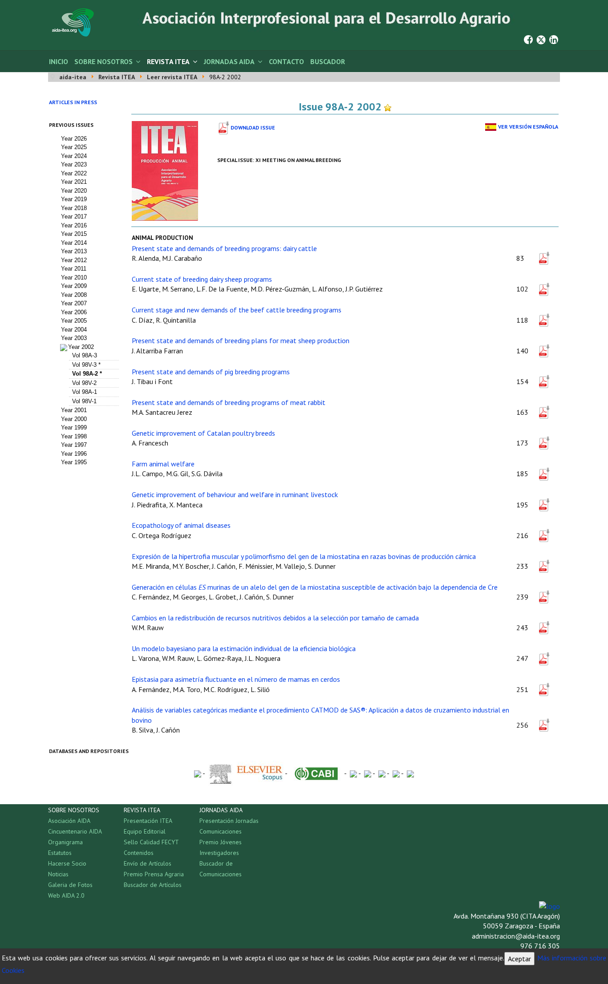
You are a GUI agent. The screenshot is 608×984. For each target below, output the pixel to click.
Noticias (58, 874)
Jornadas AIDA (229, 61)
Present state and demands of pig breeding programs (211, 371)
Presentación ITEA (148, 821)
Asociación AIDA (69, 821)
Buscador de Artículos (153, 885)
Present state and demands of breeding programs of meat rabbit (228, 402)
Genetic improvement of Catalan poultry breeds (203, 433)
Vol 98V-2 (84, 383)
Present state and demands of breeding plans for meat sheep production (240, 340)
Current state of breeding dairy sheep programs (202, 279)
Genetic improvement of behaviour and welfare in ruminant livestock (235, 494)
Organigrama (65, 842)
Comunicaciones (220, 831)
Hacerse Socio (67, 863)
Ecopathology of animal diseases (181, 525)
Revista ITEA (168, 61)
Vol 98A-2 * (87, 373)
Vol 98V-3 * (86, 364)
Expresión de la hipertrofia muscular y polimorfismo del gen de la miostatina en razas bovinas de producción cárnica (304, 556)
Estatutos (60, 853)
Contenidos (139, 853)
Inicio (58, 61)
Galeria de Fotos (70, 885)
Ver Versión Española (528, 126)
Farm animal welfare (163, 463)
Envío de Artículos (147, 863)
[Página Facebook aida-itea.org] (528, 38)
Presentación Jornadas (229, 821)
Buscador (327, 61)
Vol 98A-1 (84, 392)
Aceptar (519, 958)
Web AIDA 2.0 (66, 895)
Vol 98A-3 (84, 355)
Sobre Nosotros (103, 61)
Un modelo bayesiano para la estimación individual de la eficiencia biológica (244, 648)
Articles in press (73, 102)
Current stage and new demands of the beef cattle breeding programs (236, 309)
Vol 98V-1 (84, 401)
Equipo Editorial (145, 831)
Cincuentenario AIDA (75, 831)
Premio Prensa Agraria (154, 874)
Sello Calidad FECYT (151, 842)
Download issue (253, 127)
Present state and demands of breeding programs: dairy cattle (224, 248)
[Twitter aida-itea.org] (541, 38)
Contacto (286, 61)
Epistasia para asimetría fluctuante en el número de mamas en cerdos (236, 679)
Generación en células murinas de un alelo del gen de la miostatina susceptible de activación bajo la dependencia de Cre (315, 587)
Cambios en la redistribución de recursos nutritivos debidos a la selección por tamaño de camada (275, 617)
